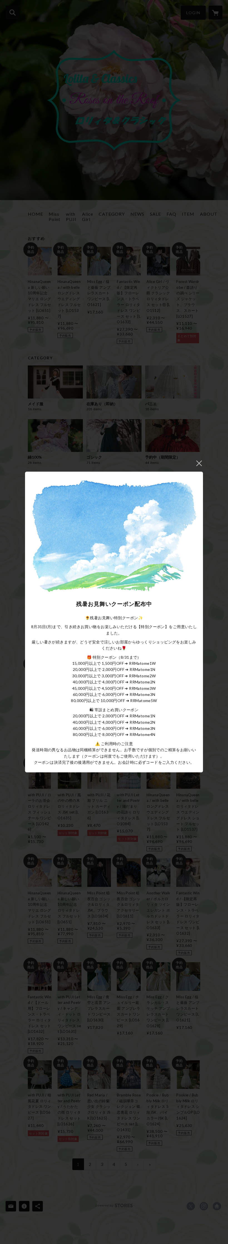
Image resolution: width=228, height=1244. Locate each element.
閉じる (199, 463)
